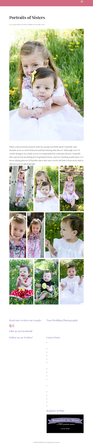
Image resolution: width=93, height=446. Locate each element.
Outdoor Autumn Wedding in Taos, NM (61, 392)
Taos (43, 25)
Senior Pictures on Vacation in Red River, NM (63, 376)
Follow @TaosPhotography (18, 342)
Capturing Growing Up (56, 359)
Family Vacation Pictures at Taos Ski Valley (63, 352)
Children (31, 25)
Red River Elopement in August (58, 406)
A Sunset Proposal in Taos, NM (58, 349)
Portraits (37, 25)
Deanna (14, 25)
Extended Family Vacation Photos (59, 356)
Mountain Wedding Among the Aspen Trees (63, 395)
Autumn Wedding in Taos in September (61, 402)
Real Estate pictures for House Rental (61, 369)
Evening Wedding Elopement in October (61, 399)
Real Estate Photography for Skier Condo (62, 372)
